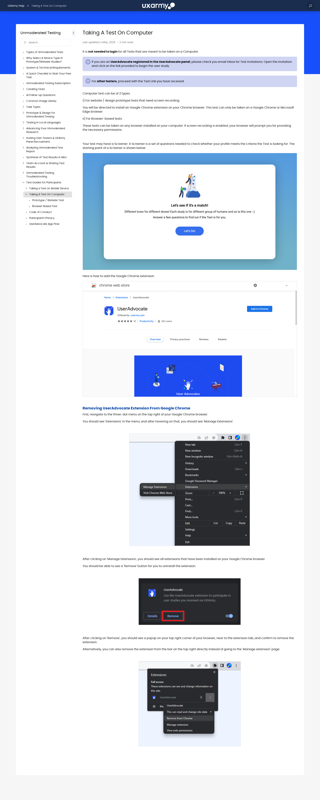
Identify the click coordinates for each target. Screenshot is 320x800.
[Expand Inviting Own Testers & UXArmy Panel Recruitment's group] (23, 138)
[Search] (310, 6)
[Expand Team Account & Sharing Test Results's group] (23, 163)
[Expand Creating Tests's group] (23, 89)
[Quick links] (158, 6)
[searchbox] (45, 42)
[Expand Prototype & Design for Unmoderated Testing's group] (23, 113)
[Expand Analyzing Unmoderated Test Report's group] (23, 148)
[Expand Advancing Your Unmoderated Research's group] (23, 128)
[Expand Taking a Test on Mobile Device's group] (26, 188)
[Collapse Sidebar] (73, 399)
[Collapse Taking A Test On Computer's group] (26, 194)
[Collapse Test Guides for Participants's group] (23, 183)
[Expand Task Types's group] (23, 107)
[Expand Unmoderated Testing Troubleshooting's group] (23, 173)
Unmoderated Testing (40, 33)
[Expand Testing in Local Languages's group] (23, 123)
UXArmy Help (16, 6)
